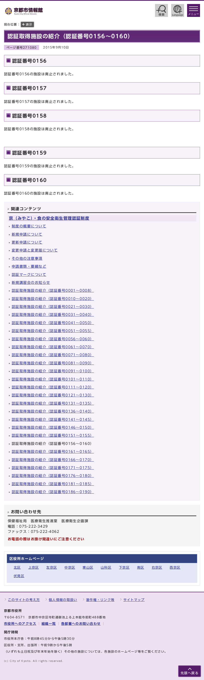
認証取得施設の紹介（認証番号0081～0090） (53, 363)
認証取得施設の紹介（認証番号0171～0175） (53, 467)
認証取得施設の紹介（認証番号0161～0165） (53, 451)
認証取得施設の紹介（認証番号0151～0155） (53, 435)
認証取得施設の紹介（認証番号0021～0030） (53, 306)
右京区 (157, 567)
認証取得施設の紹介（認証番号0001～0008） (53, 290)
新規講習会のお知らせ (31, 282)
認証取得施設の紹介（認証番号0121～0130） (53, 395)
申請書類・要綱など (29, 266)
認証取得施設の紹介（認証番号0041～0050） (53, 323)
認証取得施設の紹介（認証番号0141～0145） (53, 419)
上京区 (33, 567)
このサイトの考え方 (24, 599)
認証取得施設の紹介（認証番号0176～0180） (53, 475)
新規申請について (27, 234)
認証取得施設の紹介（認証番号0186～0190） (53, 492)
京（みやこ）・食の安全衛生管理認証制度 (49, 218)
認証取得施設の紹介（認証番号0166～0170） (53, 460)
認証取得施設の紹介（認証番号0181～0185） (53, 484)
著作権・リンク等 (100, 599)
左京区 (51, 567)
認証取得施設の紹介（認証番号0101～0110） (53, 379)
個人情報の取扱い (63, 599)
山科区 (106, 567)
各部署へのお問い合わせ (81, 623)
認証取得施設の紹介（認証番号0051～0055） (53, 331)
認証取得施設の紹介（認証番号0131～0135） (53, 403)
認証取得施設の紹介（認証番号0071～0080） (53, 355)
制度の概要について (29, 226)
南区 (140, 567)
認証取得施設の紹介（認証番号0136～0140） (53, 411)
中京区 (69, 567)
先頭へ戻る (190, 673)
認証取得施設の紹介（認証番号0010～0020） (53, 298)
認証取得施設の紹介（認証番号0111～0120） (53, 387)
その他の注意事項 (27, 258)
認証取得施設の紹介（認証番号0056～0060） (53, 339)
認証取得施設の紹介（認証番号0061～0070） (53, 347)
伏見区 (19, 576)
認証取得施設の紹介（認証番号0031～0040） (53, 314)
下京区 (124, 567)
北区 (17, 567)
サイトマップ (134, 599)
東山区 (88, 567)
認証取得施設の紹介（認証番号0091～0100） (53, 371)
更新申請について (27, 242)
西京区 (175, 567)
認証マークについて (29, 274)
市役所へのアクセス (20, 623)
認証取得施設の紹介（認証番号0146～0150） (53, 427)
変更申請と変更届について (35, 250)
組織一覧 (49, 623)
